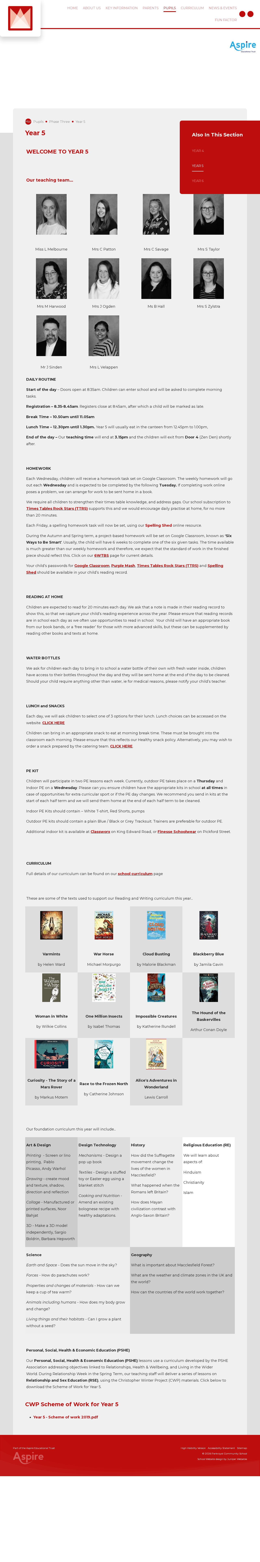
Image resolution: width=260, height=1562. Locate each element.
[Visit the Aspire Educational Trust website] (243, 47)
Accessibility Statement (221, 1448)
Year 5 (80, 122)
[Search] (250, 14)
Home (28, 121)
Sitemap (242, 1448)
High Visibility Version (193, 1448)
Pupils (38, 122)
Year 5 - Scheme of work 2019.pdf (65, 1417)
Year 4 (198, 151)
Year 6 (198, 181)
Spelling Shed (158, 525)
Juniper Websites (237, 1459)
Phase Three (59, 122)
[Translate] (242, 14)
